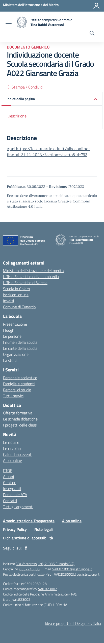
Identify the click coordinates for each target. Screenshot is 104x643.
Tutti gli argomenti (18, 507)
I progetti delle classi (20, 425)
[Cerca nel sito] (92, 33)
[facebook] (26, 548)
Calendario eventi (17, 454)
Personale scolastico (20, 378)
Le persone (12, 336)
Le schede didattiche (20, 419)
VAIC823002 (47, 588)
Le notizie (11, 442)
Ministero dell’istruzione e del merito (33, 271)
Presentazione (15, 324)
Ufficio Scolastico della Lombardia (31, 277)
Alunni (8, 477)
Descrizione (17, 116)
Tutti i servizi (13, 396)
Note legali (43, 529)
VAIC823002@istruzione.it (72, 569)
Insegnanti (12, 489)
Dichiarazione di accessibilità (28, 538)
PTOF (7, 470)
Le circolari (12, 448)
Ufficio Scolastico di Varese (25, 283)
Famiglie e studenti (19, 384)
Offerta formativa (17, 413)
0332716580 (29, 569)
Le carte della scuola (20, 348)
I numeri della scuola (20, 342)
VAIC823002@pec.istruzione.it (76, 574)
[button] (52, 99)
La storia (10, 360)
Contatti (10, 501)
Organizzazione (16, 354)
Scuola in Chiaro (16, 289)
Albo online (12, 460)
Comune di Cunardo (19, 307)
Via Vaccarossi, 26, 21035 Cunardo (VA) (45, 563)
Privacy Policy (15, 529)
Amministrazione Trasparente (29, 521)
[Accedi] (96, 6)
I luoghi (9, 330)
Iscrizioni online (16, 295)
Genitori (9, 483)
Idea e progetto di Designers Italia (73, 623)
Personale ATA (15, 495)
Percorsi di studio (17, 390)
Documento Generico (28, 47)
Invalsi (8, 301)
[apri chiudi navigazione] (9, 22)
